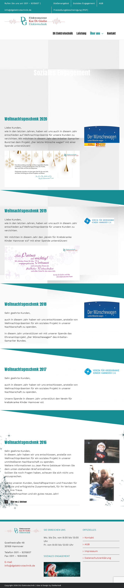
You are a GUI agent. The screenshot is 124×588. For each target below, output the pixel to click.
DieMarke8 (56, 585)
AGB (87, 544)
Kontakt (89, 537)
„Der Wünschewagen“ (39, 337)
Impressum (91, 551)
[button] (42, 502)
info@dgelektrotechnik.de (18, 10)
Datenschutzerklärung (98, 557)
